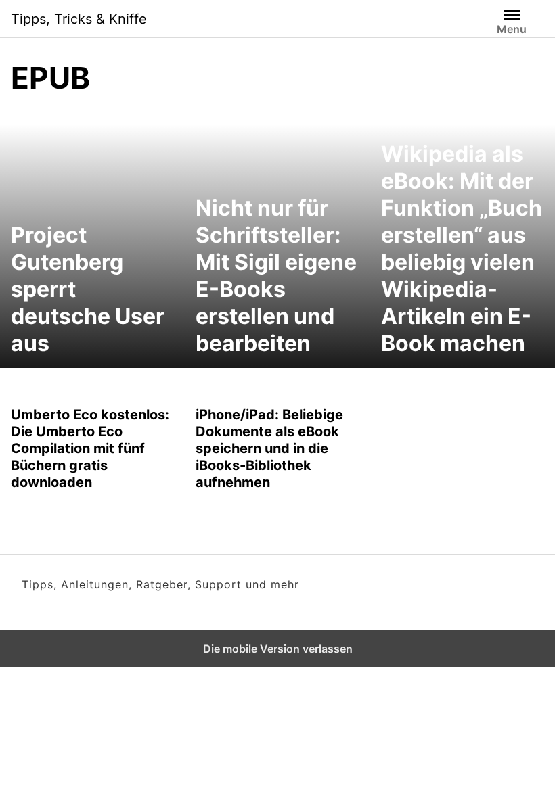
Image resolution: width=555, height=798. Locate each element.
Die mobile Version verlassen (278, 648)
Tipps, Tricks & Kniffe (79, 19)
